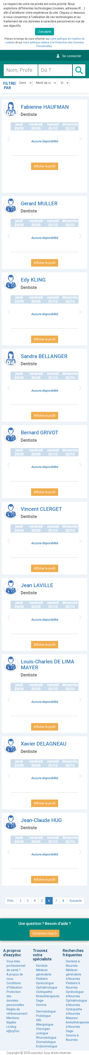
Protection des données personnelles (14, 998)
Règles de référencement (14, 1011)
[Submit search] (79, 70)
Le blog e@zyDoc (12, 1029)
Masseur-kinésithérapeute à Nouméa (74, 1022)
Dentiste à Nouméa (73, 963)
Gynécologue (44, 983)
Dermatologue (44, 1011)
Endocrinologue (44, 1046)
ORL (39, 1020)
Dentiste (42, 965)
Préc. (10, 900)
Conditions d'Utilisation (14, 985)
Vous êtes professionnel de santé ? (14, 966)
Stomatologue (44, 1042)
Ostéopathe (44, 992)
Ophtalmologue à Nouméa (74, 1003)
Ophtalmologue (44, 987)
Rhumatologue (44, 1037)
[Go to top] (78, 1047)
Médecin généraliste (43, 972)
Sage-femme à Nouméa (72, 1035)
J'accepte (44, 31)
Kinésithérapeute (44, 996)
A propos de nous (14, 976)
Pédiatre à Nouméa (73, 985)
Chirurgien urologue (43, 1031)
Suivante (76, 900)
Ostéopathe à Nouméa (74, 1011)
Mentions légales (12, 1020)
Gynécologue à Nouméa (74, 994)
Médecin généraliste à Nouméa (73, 974)
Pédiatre (42, 978)
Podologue (43, 1016)
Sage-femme (41, 1003)
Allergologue (44, 1024)
